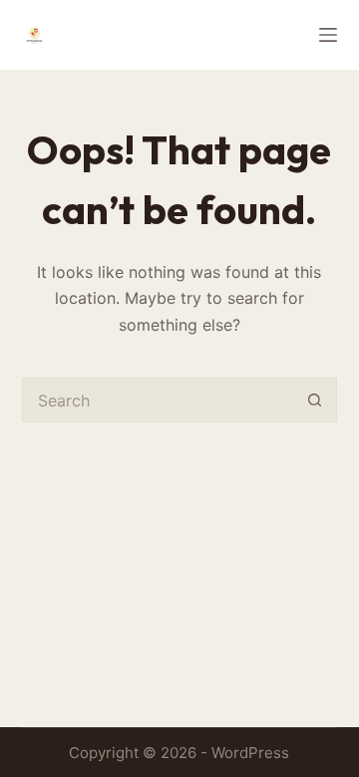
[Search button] (314, 400)
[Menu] (328, 35)
